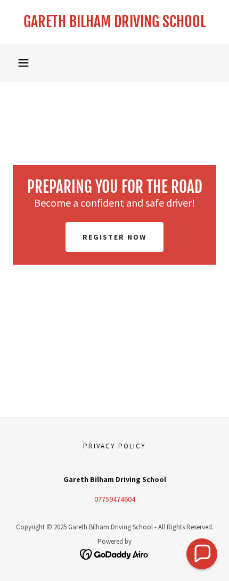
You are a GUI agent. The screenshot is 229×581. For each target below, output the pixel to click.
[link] (114, 22)
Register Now (114, 237)
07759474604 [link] (114, 499)
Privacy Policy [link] (114, 446)
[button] (23, 62)
